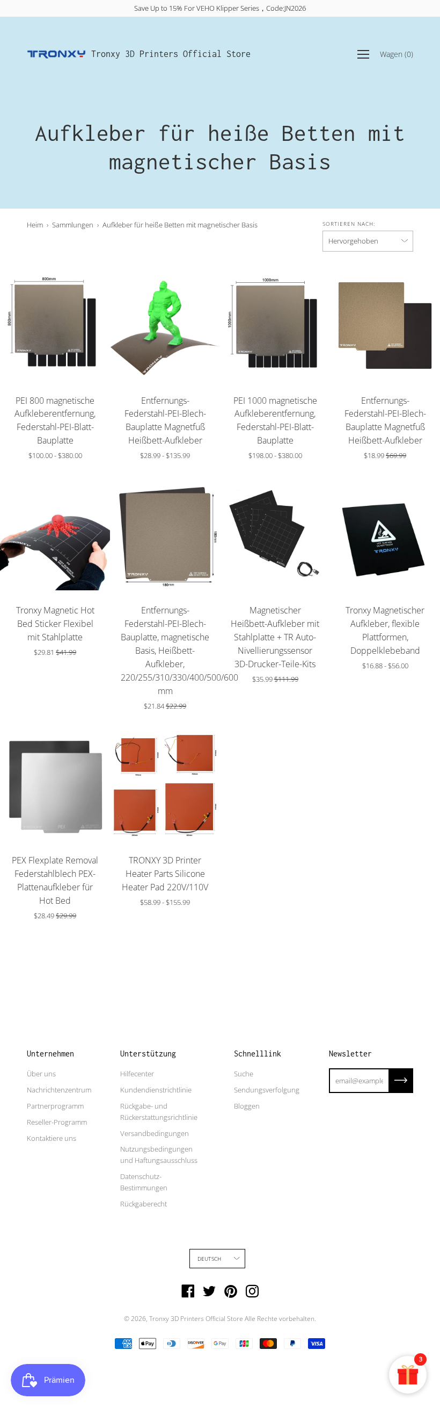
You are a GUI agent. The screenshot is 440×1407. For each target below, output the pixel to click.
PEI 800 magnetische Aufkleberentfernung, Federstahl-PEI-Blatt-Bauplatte (55, 421)
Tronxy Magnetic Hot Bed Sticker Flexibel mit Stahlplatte (55, 623)
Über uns (41, 1074)
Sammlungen (72, 225)
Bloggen (247, 1106)
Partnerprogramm (55, 1106)
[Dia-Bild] (55, 325)
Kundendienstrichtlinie (156, 1090)
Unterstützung (148, 1053)
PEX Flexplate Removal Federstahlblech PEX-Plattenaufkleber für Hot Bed (55, 880)
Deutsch (209, 1258)
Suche (243, 1074)
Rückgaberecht (143, 1204)
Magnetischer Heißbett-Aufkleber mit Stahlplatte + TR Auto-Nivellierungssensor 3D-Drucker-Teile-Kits (275, 637)
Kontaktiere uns (51, 1138)
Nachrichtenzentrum (59, 1090)
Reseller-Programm (57, 1122)
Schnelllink (257, 1053)
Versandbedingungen (154, 1133)
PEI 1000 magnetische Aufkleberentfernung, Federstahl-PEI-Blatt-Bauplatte (275, 421)
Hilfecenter (137, 1074)
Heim (35, 225)
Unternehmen (50, 1053)
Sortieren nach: (348, 223)
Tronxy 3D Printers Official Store (171, 54)
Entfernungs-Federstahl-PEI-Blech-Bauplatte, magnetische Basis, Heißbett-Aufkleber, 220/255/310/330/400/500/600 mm (165, 650)
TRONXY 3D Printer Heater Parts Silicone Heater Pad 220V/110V (165, 873)
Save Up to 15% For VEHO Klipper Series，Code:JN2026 (220, 8)
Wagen (396, 54)
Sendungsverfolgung (266, 1090)
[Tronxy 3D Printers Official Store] (56, 54)
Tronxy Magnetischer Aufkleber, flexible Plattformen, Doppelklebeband (385, 630)
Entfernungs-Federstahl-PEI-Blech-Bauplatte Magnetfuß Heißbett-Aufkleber (165, 421)
